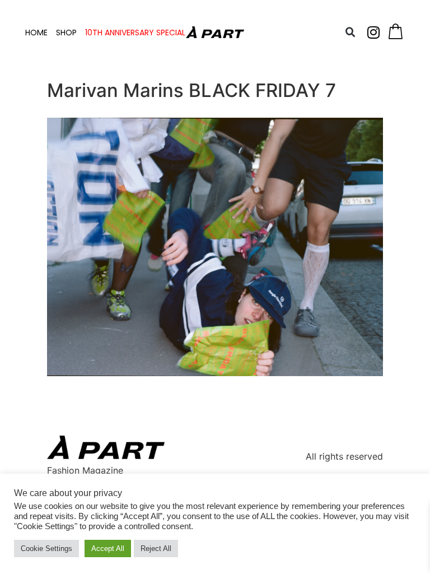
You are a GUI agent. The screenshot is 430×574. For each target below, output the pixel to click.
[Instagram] (373, 32)
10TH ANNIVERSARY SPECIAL (135, 32)
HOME (36, 32)
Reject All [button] (156, 548)
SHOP (66, 32)
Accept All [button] (107, 548)
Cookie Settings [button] (46, 548)
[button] (350, 32)
